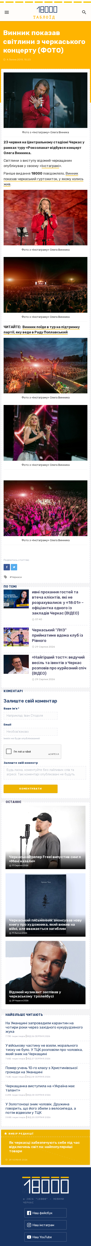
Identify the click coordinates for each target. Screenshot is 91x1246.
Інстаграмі (50, 166)
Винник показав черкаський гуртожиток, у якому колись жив (43, 178)
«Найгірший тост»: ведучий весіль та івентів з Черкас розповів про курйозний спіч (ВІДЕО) (59, 665)
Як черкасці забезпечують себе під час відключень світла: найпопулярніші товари (44, 1146)
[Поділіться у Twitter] (14, 567)
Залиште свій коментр (21, 762)
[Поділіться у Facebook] (7, 567)
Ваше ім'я (11, 708)
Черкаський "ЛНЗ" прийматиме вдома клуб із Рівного (57, 635)
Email (7, 724)
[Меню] (6, 12)
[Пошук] (83, 12)
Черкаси (16, 577)
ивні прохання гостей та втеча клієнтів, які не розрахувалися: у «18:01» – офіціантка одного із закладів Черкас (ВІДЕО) (58, 603)
